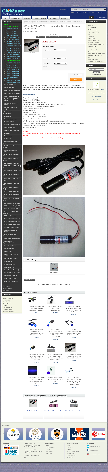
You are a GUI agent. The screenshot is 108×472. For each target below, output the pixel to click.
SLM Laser (7, 139)
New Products (15, 18)
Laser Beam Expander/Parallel (8, 242)
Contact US (64, 18)
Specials (27, 18)
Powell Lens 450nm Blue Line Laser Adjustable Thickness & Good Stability (37, 308)
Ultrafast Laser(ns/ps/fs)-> (12, 124)
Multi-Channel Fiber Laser (12, 130)
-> (11, 25)
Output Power (47, 50)
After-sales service (92, 51)
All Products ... (6, 290)
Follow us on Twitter (94, 446)
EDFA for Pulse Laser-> (11, 216)
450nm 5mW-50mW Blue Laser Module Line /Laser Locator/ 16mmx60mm (73, 356)
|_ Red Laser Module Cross (12, 32)
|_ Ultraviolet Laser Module (12, 54)
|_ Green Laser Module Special (13, 50)
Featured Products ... (8, 288)
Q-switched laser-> (10, 122)
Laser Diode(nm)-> (9, 87)
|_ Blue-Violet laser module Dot (13, 56)
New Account (102, 13)
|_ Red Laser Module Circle (12, 35)
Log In (79, 13)
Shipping (69, 449)
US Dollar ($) (63, 9)
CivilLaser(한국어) (101, 5)
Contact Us (6, 303)
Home (5, 18)
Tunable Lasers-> (9, 127)
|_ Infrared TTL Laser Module (12, 80)
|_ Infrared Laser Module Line (12, 73)
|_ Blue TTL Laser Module (12, 69)
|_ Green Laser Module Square (13, 47)
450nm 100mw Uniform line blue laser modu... (74, 411)
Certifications (91, 36)
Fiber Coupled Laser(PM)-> (12, 96)
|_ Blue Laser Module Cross (12, 62)
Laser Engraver (9, 248)
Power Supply (47, 58)
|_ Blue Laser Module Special (12, 67)
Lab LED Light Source (10, 258)
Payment (90, 29)
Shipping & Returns (8, 298)
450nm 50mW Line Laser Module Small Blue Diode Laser (55, 379)
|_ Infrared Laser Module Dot (12, 71)
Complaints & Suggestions (94, 42)
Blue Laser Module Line (52, 21)
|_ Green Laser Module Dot (12, 41)
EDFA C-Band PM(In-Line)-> (12, 191)
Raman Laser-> (9, 136)
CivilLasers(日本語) (90, 5)
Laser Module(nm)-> (10, 85)
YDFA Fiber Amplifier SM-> (12, 219)
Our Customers (92, 27)
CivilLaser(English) (78, 5)
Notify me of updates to (96, 95)
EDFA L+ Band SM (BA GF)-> (12, 206)
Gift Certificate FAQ (8, 307)
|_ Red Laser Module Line (12, 30)
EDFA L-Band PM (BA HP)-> (12, 203)
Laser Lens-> (8, 251)
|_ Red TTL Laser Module (12, 39)
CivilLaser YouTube (94, 454)
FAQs (89, 34)
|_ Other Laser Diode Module (12, 82)
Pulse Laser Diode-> (10, 267)
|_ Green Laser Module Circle (13, 48)
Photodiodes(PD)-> (10, 264)
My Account (53, 18)
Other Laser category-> (11, 281)
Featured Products (40, 18)
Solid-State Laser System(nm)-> (9, 112)
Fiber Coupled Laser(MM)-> (12, 90)
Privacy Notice (7, 300)
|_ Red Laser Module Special (12, 37)
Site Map (5, 305)
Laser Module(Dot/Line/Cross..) (37, 21)
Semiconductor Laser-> (11, 119)
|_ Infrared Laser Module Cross (13, 75)
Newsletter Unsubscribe (9, 311)
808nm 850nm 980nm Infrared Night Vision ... (54, 411)
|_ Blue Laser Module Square (12, 65)
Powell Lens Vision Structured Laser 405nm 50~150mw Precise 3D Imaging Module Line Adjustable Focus (74, 381)
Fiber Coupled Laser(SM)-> (12, 93)
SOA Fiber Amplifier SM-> (12, 227)
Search (91, 65)
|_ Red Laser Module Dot (11, 28)
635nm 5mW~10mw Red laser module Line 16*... (33, 411)
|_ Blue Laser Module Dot (11, 58)
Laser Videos (91, 48)
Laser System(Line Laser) (12, 273)
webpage (67, 284)
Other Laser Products (10, 278)
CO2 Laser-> (8, 261)
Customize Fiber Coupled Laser (96, 44)
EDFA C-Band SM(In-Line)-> (12, 163)
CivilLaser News (92, 46)
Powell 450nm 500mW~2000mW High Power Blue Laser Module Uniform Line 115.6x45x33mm (55, 333)
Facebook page (93, 450)
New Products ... (7, 286)
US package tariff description (95, 50)
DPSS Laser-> (8, 116)
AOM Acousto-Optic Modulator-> (9, 235)
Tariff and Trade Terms (93, 31)
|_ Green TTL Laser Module (12, 52)
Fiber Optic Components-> (12, 238)
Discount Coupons (8, 309)
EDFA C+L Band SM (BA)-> (12, 209)
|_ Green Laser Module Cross (13, 45)
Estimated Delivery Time (94, 33)
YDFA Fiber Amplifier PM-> (12, 221)
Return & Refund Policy (94, 40)
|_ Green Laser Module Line (12, 43)
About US (90, 25)
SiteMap (36, 464)
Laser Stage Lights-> (10, 275)
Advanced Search (96, 74)
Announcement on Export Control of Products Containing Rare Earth (96, 55)
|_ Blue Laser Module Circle (12, 64)
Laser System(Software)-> (12, 270)
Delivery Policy (91, 38)
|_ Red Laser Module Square (12, 33)
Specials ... (5, 284)
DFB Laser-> (8, 133)
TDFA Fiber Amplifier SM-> (12, 224)
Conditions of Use (7, 302)
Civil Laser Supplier (15, 464)
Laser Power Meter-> (10, 246)
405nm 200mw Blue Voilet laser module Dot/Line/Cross (55, 308)
